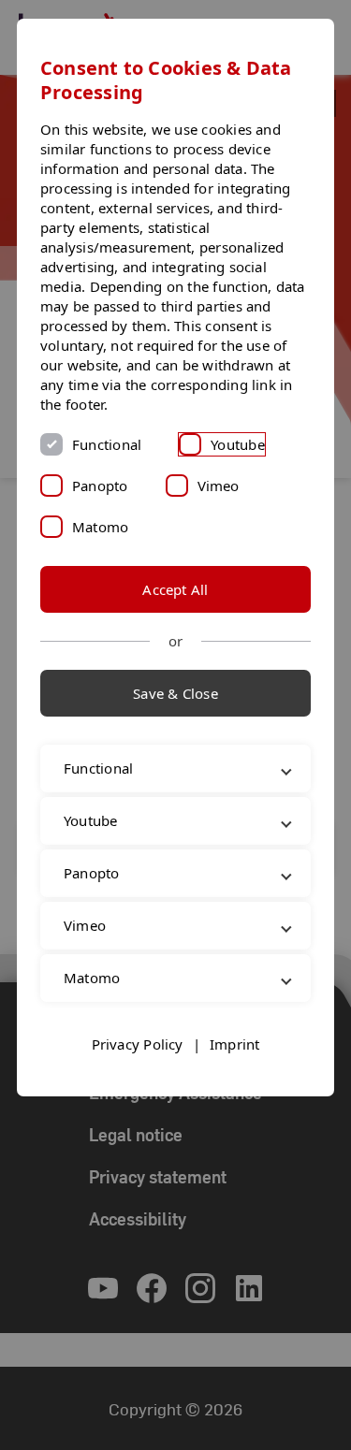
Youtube (238, 444)
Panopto (100, 485)
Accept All (175, 589)
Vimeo (218, 485)
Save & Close (175, 693)
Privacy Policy (137, 1104)
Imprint (235, 1104)
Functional (106, 444)
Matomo (100, 526)
